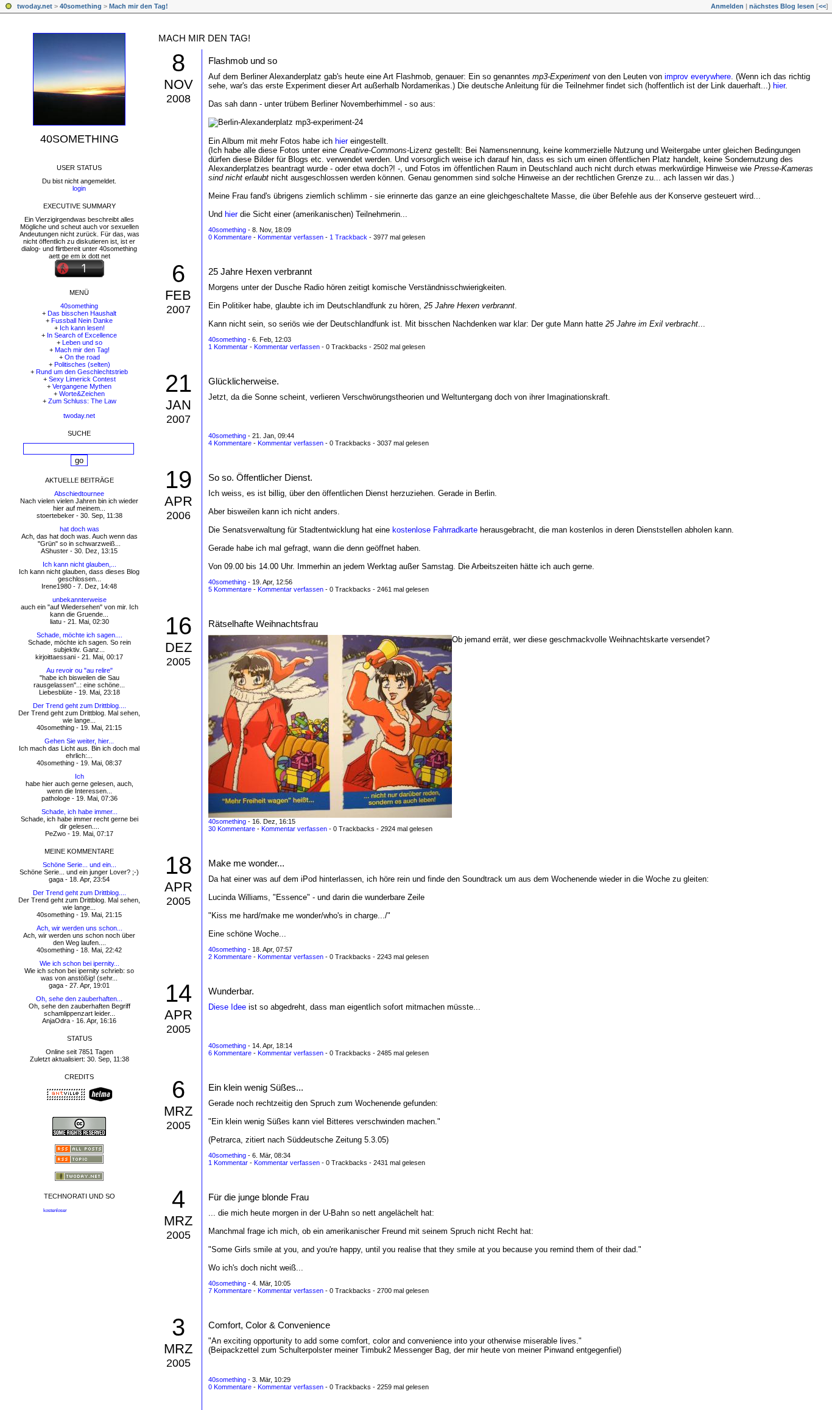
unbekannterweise (79, 599)
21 (178, 383)
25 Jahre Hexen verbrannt (260, 271)
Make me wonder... (246, 863)
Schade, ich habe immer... (79, 811)
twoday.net (34, 6)
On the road (82, 357)
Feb (178, 295)
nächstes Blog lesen (781, 6)
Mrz (178, 1111)
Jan (178, 405)
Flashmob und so (242, 60)
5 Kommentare (230, 589)
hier (779, 85)
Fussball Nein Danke (82, 320)
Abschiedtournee (79, 493)
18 (178, 865)
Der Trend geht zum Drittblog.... (79, 705)
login (79, 188)
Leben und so (82, 342)
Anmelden (727, 6)
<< (822, 6)
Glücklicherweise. (243, 381)
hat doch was (79, 529)
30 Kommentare (231, 828)
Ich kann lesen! (82, 327)
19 (178, 479)
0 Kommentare (230, 237)
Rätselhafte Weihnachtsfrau (263, 623)
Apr (178, 501)
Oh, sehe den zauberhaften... (79, 998)
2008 (178, 99)
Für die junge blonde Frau (258, 1197)
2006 (178, 515)
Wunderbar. (231, 991)
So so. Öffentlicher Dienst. (260, 477)
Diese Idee (227, 1006)
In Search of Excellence (82, 335)
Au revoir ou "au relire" (79, 670)
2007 (178, 309)
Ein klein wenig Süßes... (255, 1087)
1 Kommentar (228, 346)
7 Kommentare (230, 1290)
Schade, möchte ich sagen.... (79, 635)
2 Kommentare (230, 956)
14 (178, 993)
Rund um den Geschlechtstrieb (82, 371)
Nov (178, 84)
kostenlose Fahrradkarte (435, 529)
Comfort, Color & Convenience (269, 1325)
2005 (178, 662)
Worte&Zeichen (82, 393)
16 (178, 625)
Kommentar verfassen (290, 237)
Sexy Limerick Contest (82, 379)
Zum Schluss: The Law (82, 401)
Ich (79, 776)
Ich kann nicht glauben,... (79, 564)
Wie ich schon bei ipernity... (79, 963)
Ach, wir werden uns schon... (79, 928)
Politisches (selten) (82, 364)
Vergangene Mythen (81, 386)
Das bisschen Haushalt (82, 313)
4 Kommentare (230, 443)
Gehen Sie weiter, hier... (79, 741)
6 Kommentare (230, 1053)
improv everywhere (698, 76)
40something (81, 6)
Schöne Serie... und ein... (79, 864)
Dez (178, 647)
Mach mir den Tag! (138, 6)
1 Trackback (348, 237)
